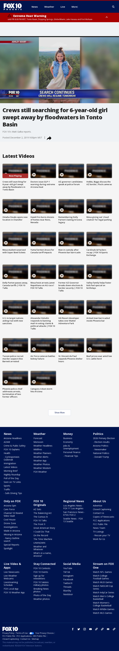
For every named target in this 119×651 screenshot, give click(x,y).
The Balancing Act (42, 513)
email (108, 629)
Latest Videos (10, 467)
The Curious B (40, 516)
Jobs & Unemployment (71, 447)
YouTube (67, 568)
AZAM (7, 441)
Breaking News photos (41, 590)
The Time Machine (42, 539)
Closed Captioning (102, 509)
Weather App (39, 460)
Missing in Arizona (13, 534)
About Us (99, 501)
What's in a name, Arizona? (42, 554)
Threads (67, 586)
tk (96, 629)
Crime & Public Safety (14, 445)
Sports (7, 485)
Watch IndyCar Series (103, 592)
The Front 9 (39, 524)
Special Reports (11, 544)
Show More (60, 412)
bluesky (102, 629)
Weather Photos (41, 464)
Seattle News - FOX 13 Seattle (73, 520)
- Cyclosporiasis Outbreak (11, 458)
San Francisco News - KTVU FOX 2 (74, 513)
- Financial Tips (70, 455)
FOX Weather (40, 471)
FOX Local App (11, 588)
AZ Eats (37, 509)
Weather (39, 434)
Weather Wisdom (42, 468)
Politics (98, 434)
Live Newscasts (11, 571)
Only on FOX (12, 501)
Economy (68, 441)
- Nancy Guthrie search (11, 539)
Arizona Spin (10, 505)
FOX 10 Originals (39, 503)
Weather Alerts (40, 456)
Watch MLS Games (102, 612)
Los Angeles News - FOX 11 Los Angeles (73, 507)
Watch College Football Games (101, 577)
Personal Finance (71, 452)
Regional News (73, 501)
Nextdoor (68, 594)
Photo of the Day (42, 595)
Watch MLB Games (102, 582)
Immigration (10, 463)
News (7, 434)
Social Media (72, 564)
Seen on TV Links (12, 481)
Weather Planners (42, 453)
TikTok (66, 571)
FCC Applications (101, 520)
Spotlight (8, 548)
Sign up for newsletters (39, 577)
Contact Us (98, 513)
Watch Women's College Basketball (102, 604)
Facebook (68, 579)
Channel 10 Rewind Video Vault (13, 514)
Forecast (37, 438)
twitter (78, 629)
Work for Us (99, 539)
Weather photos (41, 598)
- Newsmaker (99, 449)
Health (7, 453)
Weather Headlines (42, 445)
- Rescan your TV (101, 535)
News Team (99, 527)
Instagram (68, 575)
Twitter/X (67, 583)
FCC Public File (100, 524)
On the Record (40, 535)
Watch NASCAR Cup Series (103, 587)
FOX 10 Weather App (14, 592)
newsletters (114, 629)
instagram (84, 629)
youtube (90, 629)
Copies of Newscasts (103, 516)
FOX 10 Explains (12, 449)
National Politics (101, 453)
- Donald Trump (101, 456)
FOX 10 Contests (41, 568)
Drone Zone (10, 523)
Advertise (97, 505)
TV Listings (98, 531)
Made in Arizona (12, 530)
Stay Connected (44, 564)
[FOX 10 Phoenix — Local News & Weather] (14, 6)
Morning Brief (11, 470)
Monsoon (38, 441)
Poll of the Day (11, 478)
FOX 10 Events (40, 571)
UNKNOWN (39, 542)
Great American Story (44, 527)
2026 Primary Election (104, 438)
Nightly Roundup (12, 474)
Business (67, 438)
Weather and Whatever (39, 548)
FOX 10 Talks (40, 520)
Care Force (9, 509)
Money (68, 434)
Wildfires (37, 449)
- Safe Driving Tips (13, 493)
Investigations (11, 526)
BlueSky (67, 590)
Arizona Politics (100, 445)
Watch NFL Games (102, 571)
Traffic (7, 489)
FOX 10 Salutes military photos (41, 583)
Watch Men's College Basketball (103, 597)
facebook (72, 629)
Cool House (9, 519)
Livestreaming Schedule (11, 583)
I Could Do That (41, 531)
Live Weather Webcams (10, 577)
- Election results (101, 441)
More (74, 6)
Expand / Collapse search (113, 6)
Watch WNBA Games (103, 609)
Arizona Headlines (13, 438)
